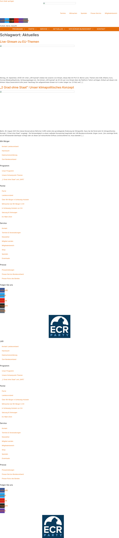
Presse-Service (96, 13)
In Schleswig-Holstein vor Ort (12, 208)
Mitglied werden (7, 241)
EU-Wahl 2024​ (7, 217)
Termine (63, 13)
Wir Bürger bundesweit (80, 29)
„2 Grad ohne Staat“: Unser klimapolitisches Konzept (37, 87)
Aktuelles (58, 29)
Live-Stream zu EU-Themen (19, 41)
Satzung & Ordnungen (9, 212)
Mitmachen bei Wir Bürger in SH (13, 204)
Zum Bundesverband (9, 159)
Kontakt (101, 29)
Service (43, 29)
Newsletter (5, 237)
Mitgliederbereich (111, 13)
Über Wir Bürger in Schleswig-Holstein (15, 200)
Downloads (6, 258)
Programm (17, 29)
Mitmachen (73, 13)
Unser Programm (8, 171)
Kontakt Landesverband (10, 146)
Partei (31, 29)
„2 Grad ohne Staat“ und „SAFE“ (13, 179)
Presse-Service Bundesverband (13, 274)
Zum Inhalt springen (7, 1)
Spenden (84, 13)
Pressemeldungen (8, 270)
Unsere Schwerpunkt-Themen (12, 175)
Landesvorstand (7, 195)
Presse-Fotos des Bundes (11, 278)
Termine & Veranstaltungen (11, 233)
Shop (3, 250)
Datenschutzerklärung (9, 155)
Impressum (5, 151)
